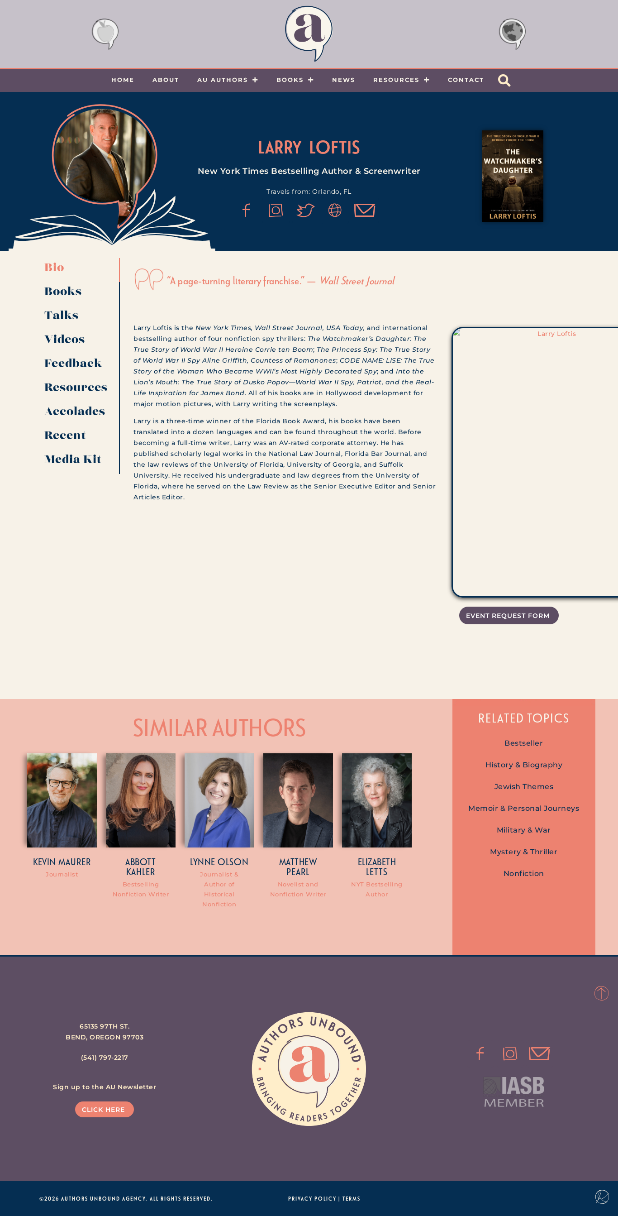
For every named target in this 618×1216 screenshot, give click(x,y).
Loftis (334, 146)
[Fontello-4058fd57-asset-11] (246, 210)
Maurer (74, 861)
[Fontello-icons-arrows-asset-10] (365, 210)
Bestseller (523, 743)
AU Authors (222, 79)
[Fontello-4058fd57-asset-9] (276, 210)
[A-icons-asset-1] (335, 210)
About (165, 79)
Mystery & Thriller (523, 851)
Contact (466, 79)
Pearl (297, 871)
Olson (233, 861)
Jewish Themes (524, 786)
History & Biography (524, 765)
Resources (396, 79)
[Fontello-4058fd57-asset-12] (305, 210)
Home (122, 79)
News (343, 79)
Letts (377, 871)
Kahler (140, 871)
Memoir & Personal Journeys (523, 808)
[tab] (79, 270)
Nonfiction (524, 873)
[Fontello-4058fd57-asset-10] (539, 1054)
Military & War (524, 830)
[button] (504, 80)
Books (290, 79)
